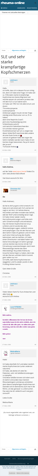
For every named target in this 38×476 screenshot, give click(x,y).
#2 (35, 182)
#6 (35, 406)
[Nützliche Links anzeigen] (35, 50)
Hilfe (14, 459)
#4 (35, 300)
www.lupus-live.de (19, 171)
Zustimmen (12, 473)
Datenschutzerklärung (17, 464)
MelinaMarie (15, 351)
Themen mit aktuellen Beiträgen (13, 12)
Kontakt (7, 459)
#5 (35, 344)
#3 (35, 277)
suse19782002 (15, 307)
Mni (11, 159)
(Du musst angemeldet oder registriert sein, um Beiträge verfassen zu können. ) (19, 413)
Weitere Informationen (23, 473)
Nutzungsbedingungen (26, 459)
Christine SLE (15, 189)
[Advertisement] (19, 33)
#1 (35, 150)
